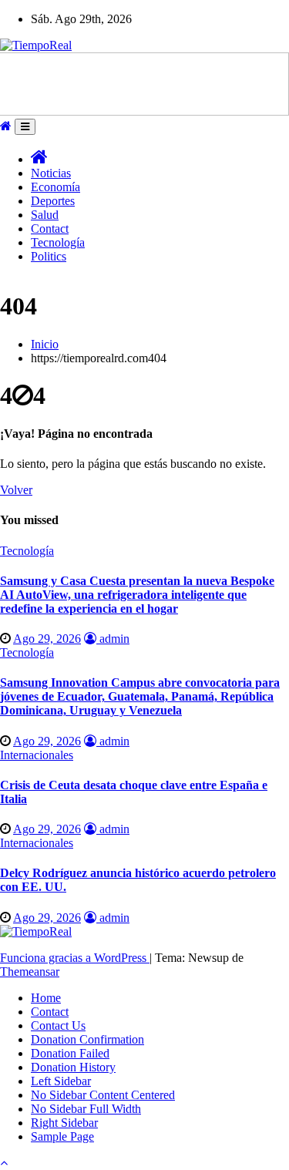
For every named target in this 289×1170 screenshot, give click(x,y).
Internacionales (36, 755)
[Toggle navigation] (25, 127)
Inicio (45, 344)
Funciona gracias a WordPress (75, 957)
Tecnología (58, 242)
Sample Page (62, 1136)
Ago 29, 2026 (47, 638)
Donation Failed (70, 1053)
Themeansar (29, 971)
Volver (16, 489)
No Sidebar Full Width (86, 1108)
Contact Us (58, 1025)
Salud (45, 214)
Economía (55, 186)
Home (46, 997)
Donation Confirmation (87, 1039)
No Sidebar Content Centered (103, 1094)
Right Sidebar (64, 1122)
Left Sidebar (61, 1081)
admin (112, 638)
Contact (50, 228)
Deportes (53, 200)
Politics (48, 256)
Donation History (73, 1067)
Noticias (51, 173)
